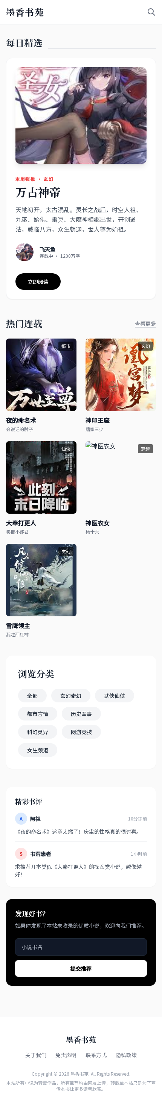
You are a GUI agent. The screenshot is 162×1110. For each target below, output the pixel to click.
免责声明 (65, 1055)
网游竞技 (81, 732)
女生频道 (37, 750)
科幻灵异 (37, 732)
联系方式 (96, 1055)
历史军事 (81, 713)
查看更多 (145, 323)
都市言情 (37, 713)
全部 (32, 695)
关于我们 (35, 1055)
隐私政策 (126, 1055)
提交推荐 (81, 968)
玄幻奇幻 (70, 695)
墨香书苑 (25, 12)
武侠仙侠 (114, 695)
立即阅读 (38, 281)
